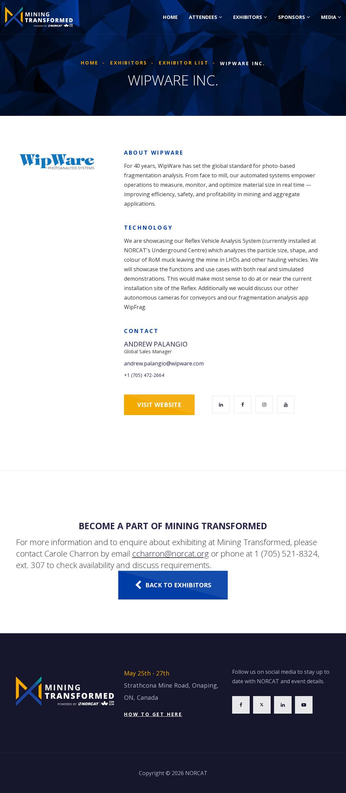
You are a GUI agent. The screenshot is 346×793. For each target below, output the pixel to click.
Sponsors (291, 17)
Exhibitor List (183, 62)
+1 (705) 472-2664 (144, 375)
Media (328, 17)
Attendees (203, 17)
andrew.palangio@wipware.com (164, 363)
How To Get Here (153, 714)
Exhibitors (247, 17)
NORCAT (196, 773)
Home (170, 17)
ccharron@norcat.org (170, 553)
